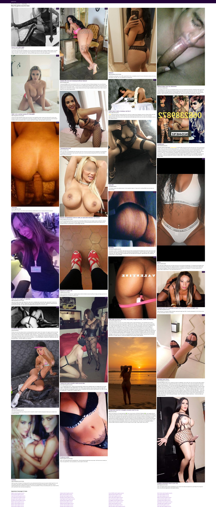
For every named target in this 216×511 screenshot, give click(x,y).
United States (24, 3)
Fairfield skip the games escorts (66, 500)
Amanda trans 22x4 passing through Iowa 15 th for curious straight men (177, 308)
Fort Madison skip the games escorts (116, 500)
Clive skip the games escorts (163, 494)
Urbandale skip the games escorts (164, 503)
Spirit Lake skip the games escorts (164, 506)
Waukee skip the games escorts (17, 501)
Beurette (111, 247)
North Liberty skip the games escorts (164, 493)
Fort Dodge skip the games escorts (18, 497)
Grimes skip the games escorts (17, 494)
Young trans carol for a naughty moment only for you (123, 410)
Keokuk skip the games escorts (66, 501)
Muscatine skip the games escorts (18, 499)
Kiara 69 (111, 185)
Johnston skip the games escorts (66, 504)
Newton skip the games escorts (17, 504)
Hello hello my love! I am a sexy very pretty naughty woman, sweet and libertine (131, 319)
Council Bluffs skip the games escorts (116, 493)
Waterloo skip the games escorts (17, 493)
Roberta (111, 72)
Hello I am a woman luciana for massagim (23, 114)
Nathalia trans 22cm (163, 379)
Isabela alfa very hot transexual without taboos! (73, 81)
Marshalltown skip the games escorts (164, 501)
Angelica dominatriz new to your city (167, 483)
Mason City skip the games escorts (164, 497)
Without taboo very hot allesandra (167, 86)
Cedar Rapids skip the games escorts (67, 499)
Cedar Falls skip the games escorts (18, 496)
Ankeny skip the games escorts (115, 503)
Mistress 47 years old (66, 290)
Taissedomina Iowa (65, 148)
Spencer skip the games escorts (17, 503)
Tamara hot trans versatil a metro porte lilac (72, 383)
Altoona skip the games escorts (17, 506)
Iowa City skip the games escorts (163, 499)
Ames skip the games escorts (163, 496)
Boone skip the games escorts (163, 504)
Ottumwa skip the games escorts (115, 494)
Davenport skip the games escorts (115, 504)
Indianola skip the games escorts (66, 493)
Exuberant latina (64, 457)
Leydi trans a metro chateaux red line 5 (120, 111)
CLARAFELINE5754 (17, 328)
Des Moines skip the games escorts (18, 500)
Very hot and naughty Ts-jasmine (21, 299)
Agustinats (15, 408)
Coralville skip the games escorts (164, 500)
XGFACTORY (13, 1)
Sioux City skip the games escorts (115, 499)
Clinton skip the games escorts (115, 496)
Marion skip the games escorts (66, 494)
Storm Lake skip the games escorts (116, 497)
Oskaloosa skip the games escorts (67, 503)
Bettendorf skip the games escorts (116, 501)
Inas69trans (160, 144)
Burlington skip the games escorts (67, 497)
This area (14, 207)
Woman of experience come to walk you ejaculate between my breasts (80, 217)
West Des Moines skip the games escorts (117, 506)
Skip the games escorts (15, 3)
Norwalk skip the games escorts (66, 496)
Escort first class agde (18, 47)
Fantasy (14, 479)
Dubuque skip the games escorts (66, 506)
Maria (158, 262)
